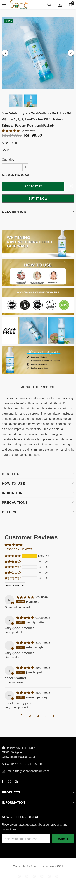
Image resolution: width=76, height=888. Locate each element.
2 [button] (30, 715)
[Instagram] (9, 781)
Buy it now (38, 198)
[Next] (71, 53)
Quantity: (8, 159)
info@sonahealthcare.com (32, 771)
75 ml (6, 150)
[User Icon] (60, 5)
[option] (38, 53)
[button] (11, 131)
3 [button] (38, 715)
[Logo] (33, 4)
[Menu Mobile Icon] (4, 4)
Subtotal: (8, 174)
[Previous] (5, 53)
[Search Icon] (49, 4)
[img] (25, 597)
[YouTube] (16, 781)
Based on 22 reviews (18, 549)
